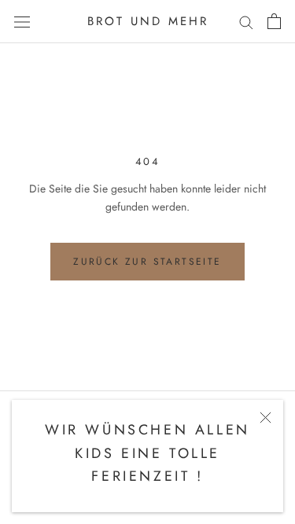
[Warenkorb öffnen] (274, 21)
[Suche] (246, 21)
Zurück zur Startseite (147, 262)
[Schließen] (265, 417)
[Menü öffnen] (22, 21)
